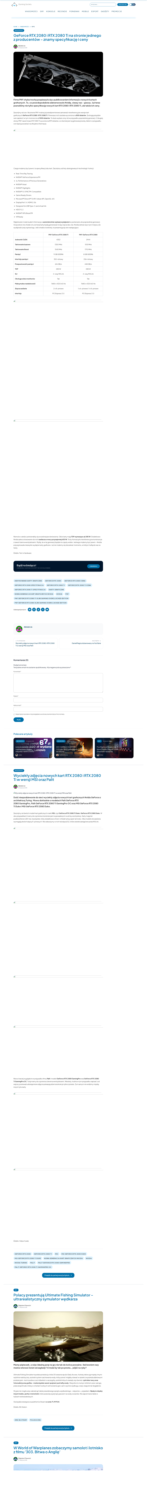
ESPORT (94, 11)
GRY (42, 11)
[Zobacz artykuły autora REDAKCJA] (16, 47)
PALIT (32, 1263)
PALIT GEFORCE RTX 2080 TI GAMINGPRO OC (33, 1267)
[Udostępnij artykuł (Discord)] (47, 609)
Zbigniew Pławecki (24, 1305)
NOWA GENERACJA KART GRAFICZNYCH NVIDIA (34, 594)
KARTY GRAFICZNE (56, 589)
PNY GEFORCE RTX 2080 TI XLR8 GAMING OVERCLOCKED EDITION (41, 598)
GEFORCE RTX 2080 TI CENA (79, 585)
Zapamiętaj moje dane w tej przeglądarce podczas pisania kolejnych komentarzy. (40, 714)
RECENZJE (62, 11)
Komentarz (17, 671)
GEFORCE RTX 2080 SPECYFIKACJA (29, 585)
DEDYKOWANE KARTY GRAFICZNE (28, 581)
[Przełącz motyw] (132, 4)
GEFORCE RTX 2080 (53, 581)
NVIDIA (59, 594)
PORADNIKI (74, 11)
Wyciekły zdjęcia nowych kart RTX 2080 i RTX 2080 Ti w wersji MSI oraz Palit (57, 777)
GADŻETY (105, 11)
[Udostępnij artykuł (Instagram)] (34, 609)
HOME (15, 26)
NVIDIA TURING (21, 1263)
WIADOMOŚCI (31, 11)
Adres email (17, 705)
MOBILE (85, 11)
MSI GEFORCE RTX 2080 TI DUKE (28, 1258)
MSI (56, 1254)
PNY (67, 594)
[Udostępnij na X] (43, 609)
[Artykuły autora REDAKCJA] (19, 629)
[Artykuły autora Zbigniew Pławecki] (16, 1306)
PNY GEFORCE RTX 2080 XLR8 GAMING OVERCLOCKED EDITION (40, 603)
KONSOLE (50, 11)
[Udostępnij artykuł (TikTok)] (38, 609)
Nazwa (16, 696)
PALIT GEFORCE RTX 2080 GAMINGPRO (54, 1263)
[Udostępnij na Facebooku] (29, 609)
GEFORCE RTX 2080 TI (56, 585)
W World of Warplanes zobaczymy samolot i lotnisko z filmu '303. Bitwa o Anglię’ (58, 1450)
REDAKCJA (21, 46)
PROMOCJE (117, 11)
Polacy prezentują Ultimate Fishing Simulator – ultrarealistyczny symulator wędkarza (53, 1297)
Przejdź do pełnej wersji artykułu (56, 1275)
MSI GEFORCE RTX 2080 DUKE (74, 1254)
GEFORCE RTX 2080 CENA (75, 581)
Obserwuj (93, 566)
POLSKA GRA (35, 1420)
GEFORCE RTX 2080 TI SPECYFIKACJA (30, 589)
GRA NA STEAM (21, 1420)
